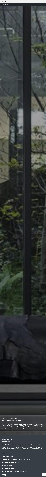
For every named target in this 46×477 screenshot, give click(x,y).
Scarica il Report (5, 452)
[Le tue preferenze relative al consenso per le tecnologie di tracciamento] (44, 475)
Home (3, 4)
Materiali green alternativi (7, 431)
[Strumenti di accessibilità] (5, 475)
